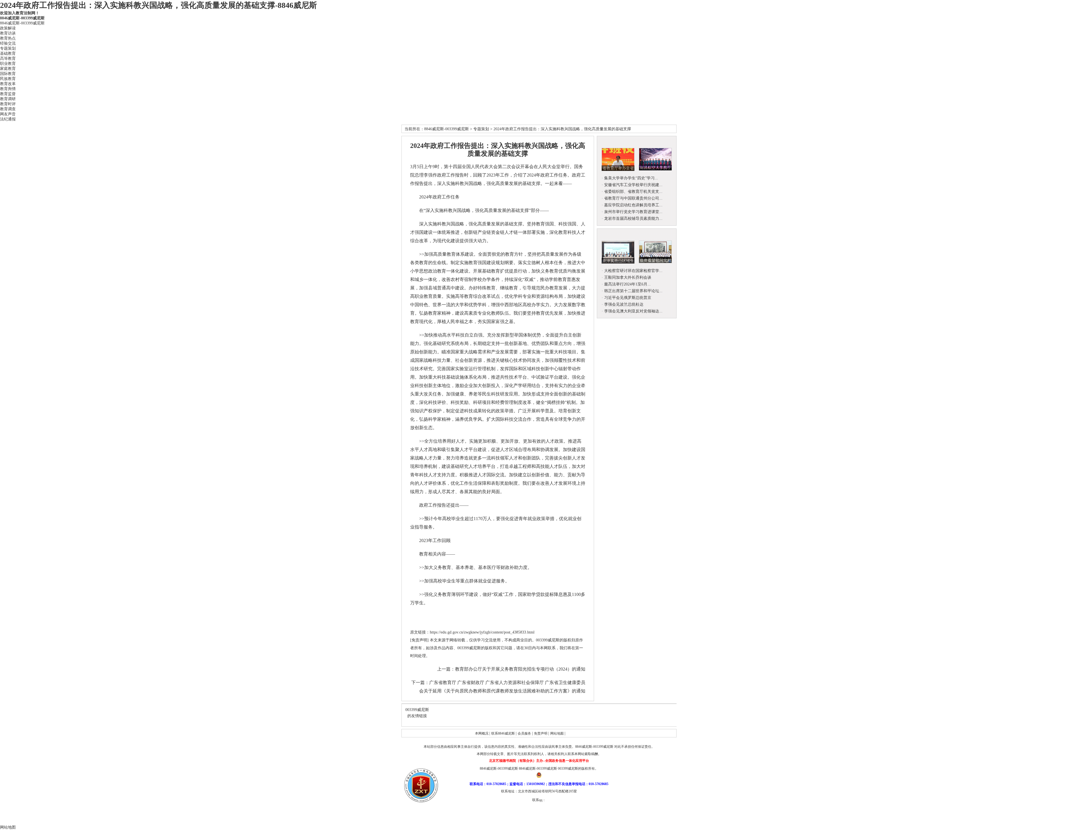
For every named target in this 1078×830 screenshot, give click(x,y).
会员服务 (525, 733)
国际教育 (8, 74)
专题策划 (8, 48)
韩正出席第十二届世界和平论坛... (633, 291)
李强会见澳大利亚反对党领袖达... (633, 311)
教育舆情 (8, 89)
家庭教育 (8, 69)
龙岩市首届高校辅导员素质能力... (633, 218)
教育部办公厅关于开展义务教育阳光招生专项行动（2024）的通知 (520, 669)
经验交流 (8, 43)
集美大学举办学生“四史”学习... (631, 178)
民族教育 (8, 79)
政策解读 (8, 28)
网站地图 (557, 733)
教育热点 (8, 38)
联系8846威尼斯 (503, 733)
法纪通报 (8, 119)
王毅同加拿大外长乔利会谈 (627, 277)
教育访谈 (8, 33)
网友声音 (8, 114)
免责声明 (541, 733)
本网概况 (482, 733)
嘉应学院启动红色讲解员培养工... (633, 205)
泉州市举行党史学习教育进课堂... (633, 212)
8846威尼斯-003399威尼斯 (22, 18)
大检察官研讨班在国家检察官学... (633, 271)
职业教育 (8, 63)
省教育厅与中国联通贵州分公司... (633, 198)
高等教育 (8, 58)
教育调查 (8, 109)
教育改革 (8, 84)
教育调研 (8, 99)
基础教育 (8, 53)
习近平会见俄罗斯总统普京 (627, 298)
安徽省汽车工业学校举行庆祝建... (633, 185)
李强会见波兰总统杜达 (623, 304)
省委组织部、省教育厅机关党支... (633, 191)
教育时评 (8, 104)
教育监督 (8, 94)
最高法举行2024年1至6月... (627, 284)
